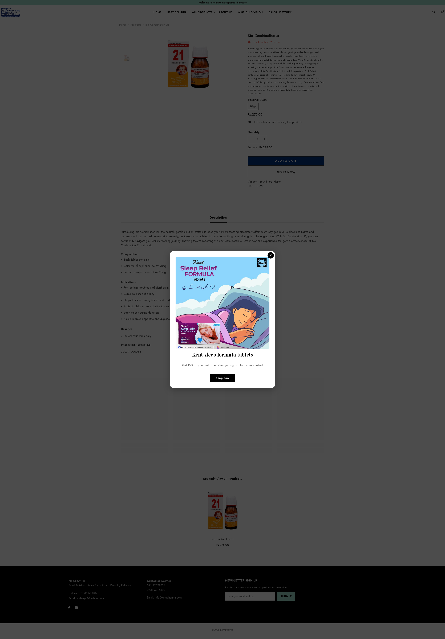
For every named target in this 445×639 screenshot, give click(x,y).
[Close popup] (271, 255)
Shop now (222, 378)
